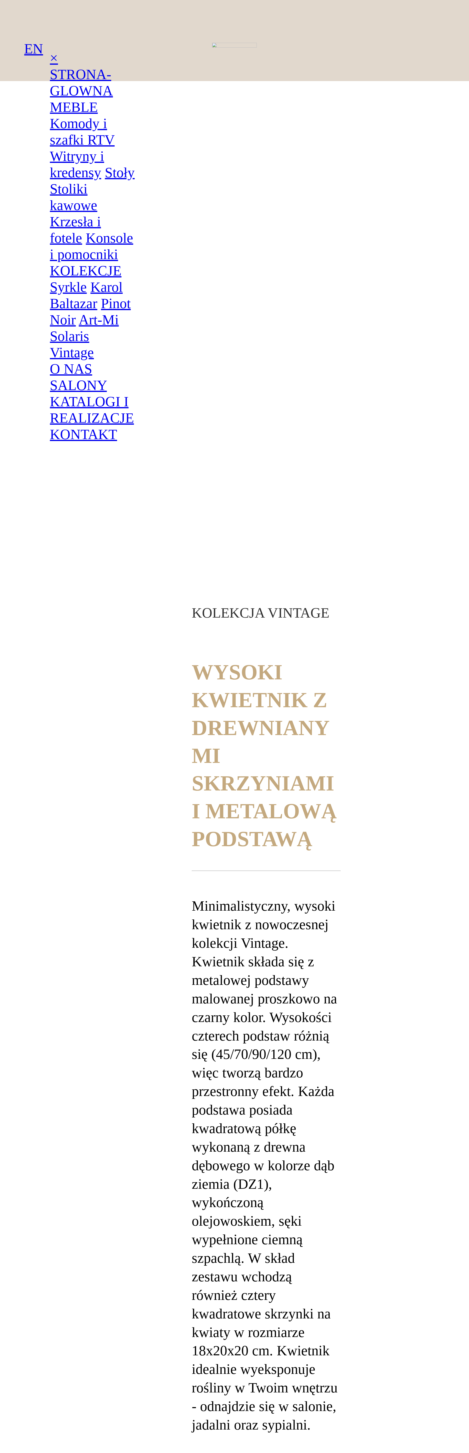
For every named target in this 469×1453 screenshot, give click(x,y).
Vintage (72, 352)
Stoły (120, 172)
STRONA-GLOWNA (81, 82)
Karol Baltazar (86, 295)
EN (33, 49)
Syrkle (68, 287)
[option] (74, 715)
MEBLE (74, 107)
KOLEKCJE (85, 271)
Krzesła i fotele (75, 230)
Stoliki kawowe (73, 197)
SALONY (78, 385)
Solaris (69, 336)
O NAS (71, 369)
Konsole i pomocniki (91, 246)
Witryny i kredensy (77, 164)
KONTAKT (83, 434)
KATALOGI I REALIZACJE (92, 410)
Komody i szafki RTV (82, 132)
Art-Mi (99, 320)
